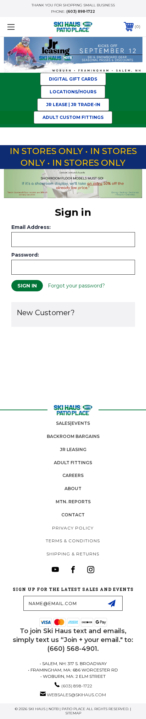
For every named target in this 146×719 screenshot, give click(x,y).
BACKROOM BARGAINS (73, 436)
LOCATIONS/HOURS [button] (73, 91)
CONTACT (73, 514)
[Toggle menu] (20, 27)
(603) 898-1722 (80, 11)
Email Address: (31, 227)
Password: (25, 254)
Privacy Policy (73, 528)
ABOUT (73, 488)
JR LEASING (73, 449)
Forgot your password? (76, 285)
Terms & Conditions (73, 540)
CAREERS (73, 475)
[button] (73, 55)
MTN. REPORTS (73, 501)
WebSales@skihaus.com (76, 694)
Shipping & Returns (72, 553)
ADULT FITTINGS (73, 462)
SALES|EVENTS (73, 423)
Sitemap (73, 713)
